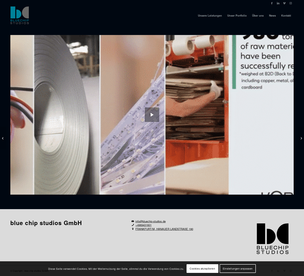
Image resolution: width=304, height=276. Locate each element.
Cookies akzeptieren (202, 268)
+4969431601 (143, 225)
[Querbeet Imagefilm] (301, 138)
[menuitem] (210, 15)
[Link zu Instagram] (290, 3)
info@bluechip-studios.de (150, 221)
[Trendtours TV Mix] (3, 138)
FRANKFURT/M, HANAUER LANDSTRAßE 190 (164, 229)
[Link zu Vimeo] (284, 3)
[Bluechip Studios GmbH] (19, 15)
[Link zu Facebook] (272, 3)
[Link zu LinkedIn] (278, 3)
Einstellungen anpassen (238, 268)
